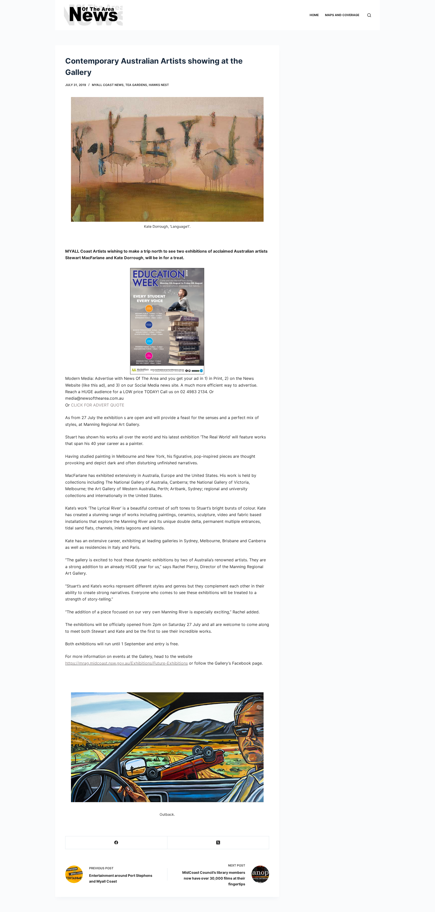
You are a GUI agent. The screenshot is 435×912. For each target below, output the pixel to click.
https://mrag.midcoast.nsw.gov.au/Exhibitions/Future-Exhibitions (126, 663)
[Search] (369, 15)
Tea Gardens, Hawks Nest (147, 85)
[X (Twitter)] (218, 842)
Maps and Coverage (342, 15)
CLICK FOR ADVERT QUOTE (97, 404)
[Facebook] (116, 842)
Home (314, 15)
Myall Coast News (108, 85)
